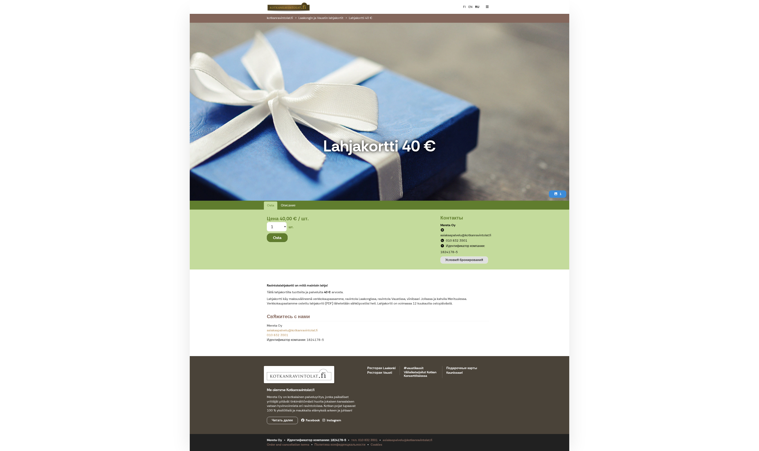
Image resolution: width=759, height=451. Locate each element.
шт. (291, 227)
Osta (270, 205)
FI (464, 7)
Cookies (376, 444)
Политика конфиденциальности (339, 444)
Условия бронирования (464, 260)
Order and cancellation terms (288, 444)
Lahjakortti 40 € (360, 18)
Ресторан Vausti (379, 373)
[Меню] (487, 7)
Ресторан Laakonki (381, 368)
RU (477, 7)
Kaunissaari (454, 373)
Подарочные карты (461, 368)
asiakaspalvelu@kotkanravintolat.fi (292, 330)
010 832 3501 (277, 335)
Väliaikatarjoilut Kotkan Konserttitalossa (420, 374)
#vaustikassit (414, 368)
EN (470, 7)
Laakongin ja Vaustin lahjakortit (320, 18)
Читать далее (282, 420)
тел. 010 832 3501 (364, 440)
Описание (288, 205)
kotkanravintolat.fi (280, 18)
